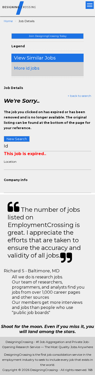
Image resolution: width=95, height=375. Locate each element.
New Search (17, 139)
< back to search (79, 96)
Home (8, 21)
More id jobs (27, 68)
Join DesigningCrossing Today (47, 36)
